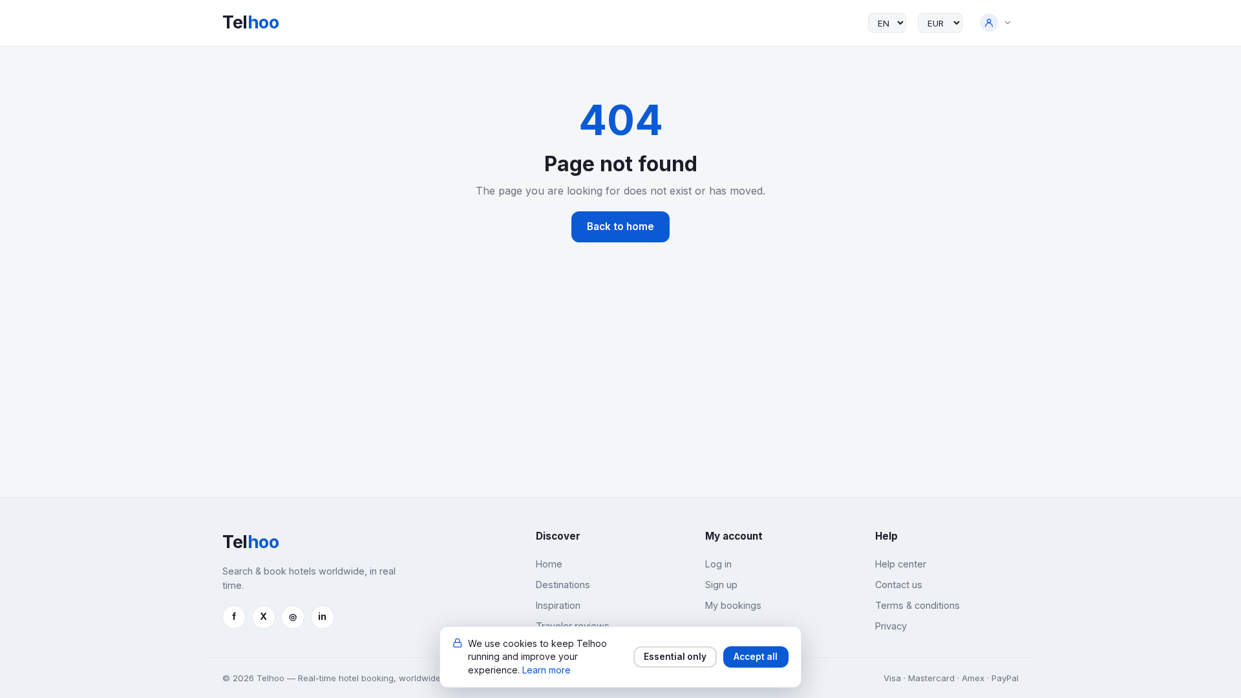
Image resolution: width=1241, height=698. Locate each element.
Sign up (721, 584)
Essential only (675, 656)
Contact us (898, 584)
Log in (718, 563)
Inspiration (558, 605)
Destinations (563, 584)
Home (549, 563)
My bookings (733, 605)
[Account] (996, 23)
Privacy (891, 625)
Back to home (620, 226)
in (322, 616)
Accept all (756, 656)
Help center (900, 563)
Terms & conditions (917, 605)
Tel (250, 22)
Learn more (546, 669)
